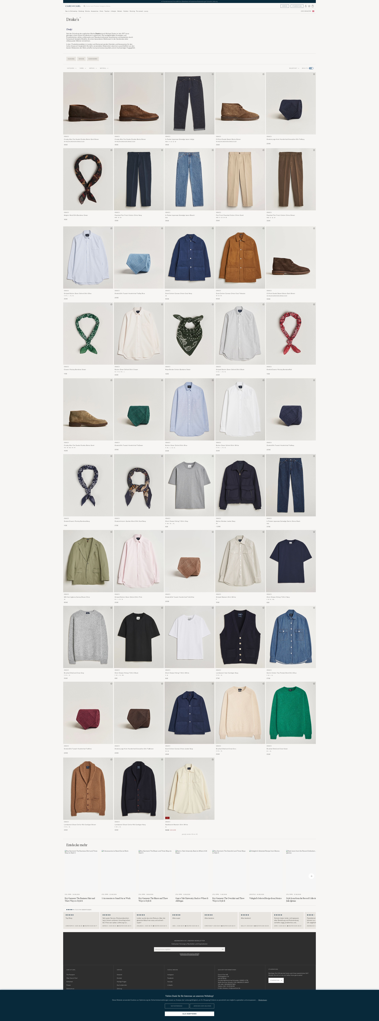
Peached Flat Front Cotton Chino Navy (128, 215)
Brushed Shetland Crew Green (277, 749)
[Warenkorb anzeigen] (312, 6)
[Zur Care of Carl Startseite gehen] (73, 6)
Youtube (169, 982)
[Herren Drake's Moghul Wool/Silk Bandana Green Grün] (88, 179)
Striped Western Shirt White (226, 597)
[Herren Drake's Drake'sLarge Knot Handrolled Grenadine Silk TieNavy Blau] (291, 103)
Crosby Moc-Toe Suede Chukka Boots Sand (79, 445)
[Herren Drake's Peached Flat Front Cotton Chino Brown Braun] (291, 179)
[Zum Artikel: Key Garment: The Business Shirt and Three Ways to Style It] (82, 876)
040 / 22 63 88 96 (229, 986)
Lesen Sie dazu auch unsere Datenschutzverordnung (189, 954)
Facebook (170, 978)
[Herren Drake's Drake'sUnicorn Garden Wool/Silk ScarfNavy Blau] (139, 485)
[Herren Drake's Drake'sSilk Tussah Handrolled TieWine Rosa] (88, 713)
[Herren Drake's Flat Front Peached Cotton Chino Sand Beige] (240, 179)
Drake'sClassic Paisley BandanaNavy (77, 521)
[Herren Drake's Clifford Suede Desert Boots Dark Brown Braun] (291, 257)
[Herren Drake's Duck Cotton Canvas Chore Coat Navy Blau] (189, 257)
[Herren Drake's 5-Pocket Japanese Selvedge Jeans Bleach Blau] (189, 179)
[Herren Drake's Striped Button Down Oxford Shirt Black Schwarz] (240, 333)
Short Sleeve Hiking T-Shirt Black (126, 673)
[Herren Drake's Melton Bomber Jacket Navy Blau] (240, 485)
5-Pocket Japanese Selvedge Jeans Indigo (179, 139)
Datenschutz (70, 989)
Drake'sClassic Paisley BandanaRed (279, 369)
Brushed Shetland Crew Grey (74, 673)
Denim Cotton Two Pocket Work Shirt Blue (281, 673)
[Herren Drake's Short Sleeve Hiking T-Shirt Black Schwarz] (139, 637)
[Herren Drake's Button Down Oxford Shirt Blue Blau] (189, 409)
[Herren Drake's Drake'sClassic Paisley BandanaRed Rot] (291, 333)
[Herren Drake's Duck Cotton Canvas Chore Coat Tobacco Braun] (240, 257)
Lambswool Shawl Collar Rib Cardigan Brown (80, 824)
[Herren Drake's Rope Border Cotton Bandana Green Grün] (189, 333)
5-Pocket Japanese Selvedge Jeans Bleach (180, 215)
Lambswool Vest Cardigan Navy (227, 673)
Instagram (170, 975)
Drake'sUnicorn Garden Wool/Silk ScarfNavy (130, 521)
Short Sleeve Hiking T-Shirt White (177, 673)
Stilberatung (297, 6)
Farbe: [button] (82, 68)
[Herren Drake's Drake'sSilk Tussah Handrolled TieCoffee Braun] (189, 561)
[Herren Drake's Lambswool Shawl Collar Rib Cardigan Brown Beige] (88, 789)
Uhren (101, 11)
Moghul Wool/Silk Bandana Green (76, 215)
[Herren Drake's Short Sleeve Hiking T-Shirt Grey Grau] (189, 485)
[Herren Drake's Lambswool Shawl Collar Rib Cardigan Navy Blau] (139, 789)
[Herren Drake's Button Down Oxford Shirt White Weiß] (240, 409)
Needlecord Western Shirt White (176, 824)
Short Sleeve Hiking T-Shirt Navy (278, 597)
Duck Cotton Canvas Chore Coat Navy (178, 293)
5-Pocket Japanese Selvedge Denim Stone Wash (283, 521)
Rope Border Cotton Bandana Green (177, 369)
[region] (189, 920)
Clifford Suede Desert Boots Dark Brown (281, 293)
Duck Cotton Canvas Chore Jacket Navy (179, 749)
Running (132, 11)
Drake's (66, 136)
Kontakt (119, 978)
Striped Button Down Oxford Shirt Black (230, 369)
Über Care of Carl (71, 978)
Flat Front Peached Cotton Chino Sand (229, 215)
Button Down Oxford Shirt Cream (126, 369)
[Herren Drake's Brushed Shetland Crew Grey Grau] (88, 637)
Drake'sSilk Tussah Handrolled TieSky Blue (130, 293)
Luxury (146, 11)
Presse (68, 985)
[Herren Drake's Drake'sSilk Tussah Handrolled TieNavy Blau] (291, 409)
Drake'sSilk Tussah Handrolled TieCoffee (179, 597)
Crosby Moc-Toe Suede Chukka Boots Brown (130, 139)
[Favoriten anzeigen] (309, 6)
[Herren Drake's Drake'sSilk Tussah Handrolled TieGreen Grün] (139, 409)
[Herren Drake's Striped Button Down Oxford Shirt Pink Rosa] (139, 561)
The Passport (70, 975)
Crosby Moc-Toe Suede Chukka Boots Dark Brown (81, 139)
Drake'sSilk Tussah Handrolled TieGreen (129, 445)
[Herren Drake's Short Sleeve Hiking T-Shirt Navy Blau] (291, 561)
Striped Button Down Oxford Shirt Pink (128, 597)
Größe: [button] (92, 68)
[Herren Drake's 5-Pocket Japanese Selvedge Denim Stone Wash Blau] (291, 485)
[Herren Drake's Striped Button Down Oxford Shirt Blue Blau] (88, 257)
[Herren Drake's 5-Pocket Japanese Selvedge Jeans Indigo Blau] (189, 103)
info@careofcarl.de (234, 988)
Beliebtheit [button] (293, 68)
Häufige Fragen (121, 982)
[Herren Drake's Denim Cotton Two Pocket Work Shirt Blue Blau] (291, 637)
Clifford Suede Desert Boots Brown (228, 139)
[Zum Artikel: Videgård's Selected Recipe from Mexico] (266, 876)
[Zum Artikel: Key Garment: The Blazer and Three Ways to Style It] (155, 876)
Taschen (107, 11)
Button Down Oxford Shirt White (227, 445)
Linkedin (170, 985)
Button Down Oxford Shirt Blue (176, 445)
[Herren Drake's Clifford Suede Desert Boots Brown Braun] (240, 103)
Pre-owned (139, 11)
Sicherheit (69, 982)
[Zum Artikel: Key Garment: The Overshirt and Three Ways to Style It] (229, 876)
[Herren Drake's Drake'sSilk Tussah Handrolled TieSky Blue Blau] (139, 257)
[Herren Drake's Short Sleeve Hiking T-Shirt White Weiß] (189, 637)
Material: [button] (103, 68)
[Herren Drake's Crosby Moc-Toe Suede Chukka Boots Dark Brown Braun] (88, 103)
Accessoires (94, 11)
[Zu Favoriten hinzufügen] (111, 74)
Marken (119, 11)
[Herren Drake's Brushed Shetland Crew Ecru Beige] (240, 713)
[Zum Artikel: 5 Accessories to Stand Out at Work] (118, 876)
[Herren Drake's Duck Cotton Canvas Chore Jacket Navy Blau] (189, 713)
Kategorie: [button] (71, 68)
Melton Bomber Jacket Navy (225, 521)
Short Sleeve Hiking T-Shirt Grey (176, 521)
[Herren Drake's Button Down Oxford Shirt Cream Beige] (139, 333)
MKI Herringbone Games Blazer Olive (77, 597)
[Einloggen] (305, 6)
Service (284, 6)
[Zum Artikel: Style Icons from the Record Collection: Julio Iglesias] (303, 876)
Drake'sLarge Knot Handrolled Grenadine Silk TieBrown (134, 749)
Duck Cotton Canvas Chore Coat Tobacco (230, 293)
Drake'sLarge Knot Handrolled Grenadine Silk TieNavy (285, 139)
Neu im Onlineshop (71, 11)
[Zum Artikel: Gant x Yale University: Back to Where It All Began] (192, 876)
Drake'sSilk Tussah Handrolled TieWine (78, 749)
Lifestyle (113, 11)
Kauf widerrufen (122, 985)
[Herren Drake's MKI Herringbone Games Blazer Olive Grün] (88, 561)
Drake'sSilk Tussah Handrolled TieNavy (280, 445)
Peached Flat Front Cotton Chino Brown (281, 215)
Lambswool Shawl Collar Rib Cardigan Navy (130, 824)
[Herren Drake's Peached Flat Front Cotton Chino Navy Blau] (139, 179)
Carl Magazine (306, 11)
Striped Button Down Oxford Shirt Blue (77, 293)
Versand (119, 975)
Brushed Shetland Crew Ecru (226, 749)
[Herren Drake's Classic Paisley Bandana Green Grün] (88, 333)
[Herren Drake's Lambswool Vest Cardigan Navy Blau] (240, 637)
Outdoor (126, 11)
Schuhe (87, 11)
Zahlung (119, 989)
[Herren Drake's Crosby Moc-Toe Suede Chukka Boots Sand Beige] (88, 409)
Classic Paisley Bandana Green (75, 369)
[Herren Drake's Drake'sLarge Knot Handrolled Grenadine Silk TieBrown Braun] (139, 713)
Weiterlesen (262, 1000)
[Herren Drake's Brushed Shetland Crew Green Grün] (291, 713)
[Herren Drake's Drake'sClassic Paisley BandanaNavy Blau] (88, 485)
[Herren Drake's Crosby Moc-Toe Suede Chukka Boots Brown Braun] (139, 103)
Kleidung (81, 11)
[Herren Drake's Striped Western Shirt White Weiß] (240, 561)
